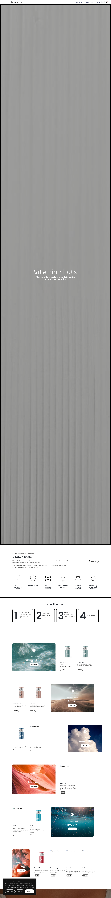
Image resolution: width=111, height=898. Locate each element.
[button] (102, 2)
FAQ (92, 2)
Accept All (29, 891)
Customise (10, 891)
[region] (19, 887)
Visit (87, 2)
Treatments (78, 2)
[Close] (35, 880)
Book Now (16, 710)
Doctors (98, 2)
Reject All (20, 891)
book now (63, 669)
